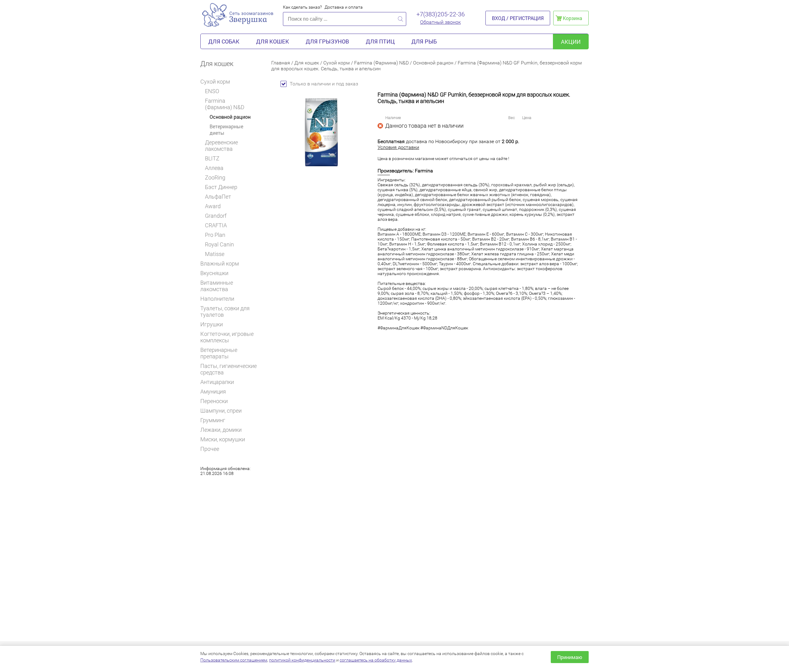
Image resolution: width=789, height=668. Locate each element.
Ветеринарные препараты (218, 353)
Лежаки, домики (221, 430)
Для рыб (424, 41)
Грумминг (212, 420)
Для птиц (380, 41)
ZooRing (215, 177)
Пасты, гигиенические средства (228, 369)
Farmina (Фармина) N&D (224, 103)
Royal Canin (219, 244)
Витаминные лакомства (216, 285)
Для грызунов (327, 41)
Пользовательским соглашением (233, 660)
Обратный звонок (440, 22)
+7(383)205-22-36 (440, 14)
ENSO (212, 91)
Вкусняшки (214, 273)
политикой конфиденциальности (302, 660)
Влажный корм (219, 263)
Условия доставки (398, 147)
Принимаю (569, 657)
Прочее (209, 449)
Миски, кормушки (222, 439)
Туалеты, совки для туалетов (225, 311)
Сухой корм (215, 81)
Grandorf (216, 215)
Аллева (214, 168)
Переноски (214, 401)
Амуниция (213, 391)
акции (571, 41)
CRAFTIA (216, 225)
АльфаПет (218, 196)
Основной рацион (230, 116)
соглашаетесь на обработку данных (376, 660)
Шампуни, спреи (221, 410)
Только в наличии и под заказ (324, 84)
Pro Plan (215, 235)
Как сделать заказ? (302, 7)
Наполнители (217, 298)
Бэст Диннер (221, 187)
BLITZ (212, 158)
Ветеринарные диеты (226, 129)
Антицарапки (217, 382)
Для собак (223, 41)
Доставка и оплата (344, 7)
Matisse (214, 254)
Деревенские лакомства (221, 145)
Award (213, 206)
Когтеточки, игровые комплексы (227, 337)
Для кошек (272, 41)
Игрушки (211, 324)
